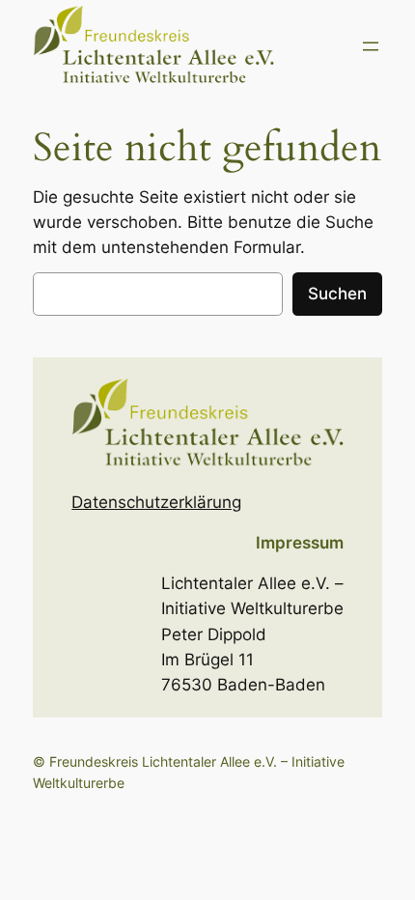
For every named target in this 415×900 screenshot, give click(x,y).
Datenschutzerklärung (156, 502)
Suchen (337, 293)
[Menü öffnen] (370, 46)
